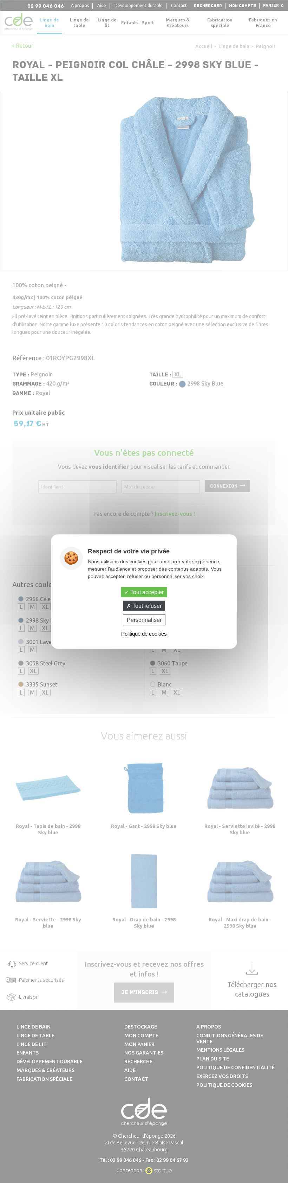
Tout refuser (146, 606)
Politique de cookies (144, 634)
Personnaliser (144, 620)
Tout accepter (146, 592)
